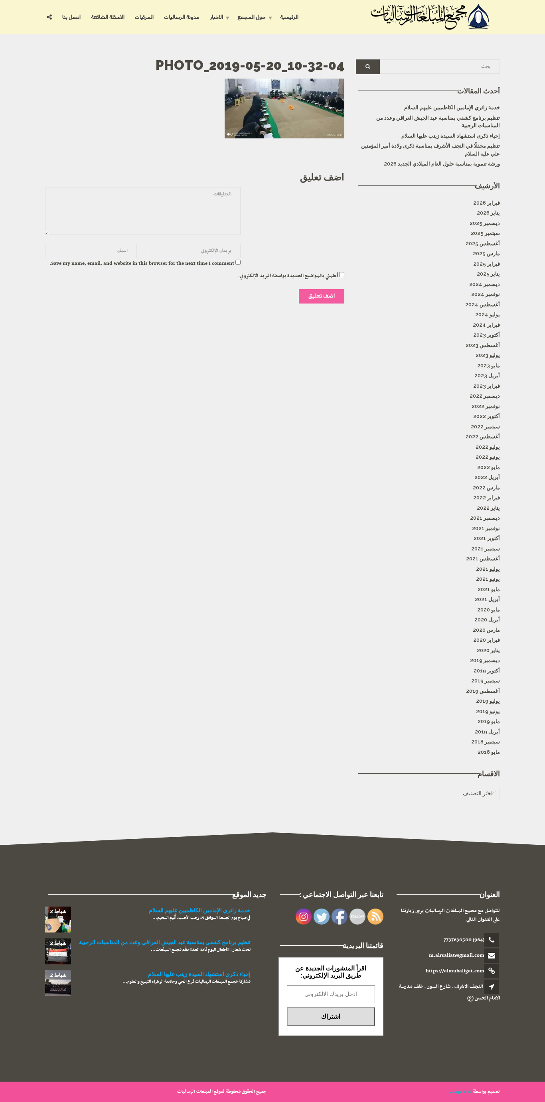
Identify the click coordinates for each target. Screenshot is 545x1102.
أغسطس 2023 (483, 345)
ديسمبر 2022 (485, 396)
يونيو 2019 (488, 711)
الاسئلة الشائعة (107, 17)
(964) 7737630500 (464, 940)
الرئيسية (289, 17)
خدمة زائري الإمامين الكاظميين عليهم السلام (452, 107)
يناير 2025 (488, 274)
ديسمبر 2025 (485, 223)
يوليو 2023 (488, 355)
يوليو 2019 (488, 701)
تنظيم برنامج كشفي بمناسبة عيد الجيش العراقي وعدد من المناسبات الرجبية (438, 122)
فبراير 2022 (486, 498)
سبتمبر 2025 (485, 233)
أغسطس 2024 (482, 305)
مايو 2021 (489, 589)
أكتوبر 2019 (487, 671)
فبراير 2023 (486, 386)
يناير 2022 (488, 508)
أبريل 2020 (487, 620)
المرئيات (144, 17)
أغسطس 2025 (483, 243)
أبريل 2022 (487, 477)
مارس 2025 (486, 253)
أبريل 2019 (487, 732)
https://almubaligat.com (455, 971)
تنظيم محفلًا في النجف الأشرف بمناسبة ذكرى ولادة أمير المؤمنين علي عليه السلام (430, 150)
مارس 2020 (486, 630)
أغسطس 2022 (483, 437)
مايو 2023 (488, 366)
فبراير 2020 (486, 640)
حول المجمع (251, 17)
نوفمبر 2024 (485, 294)
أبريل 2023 (487, 376)
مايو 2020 (488, 610)
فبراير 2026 (486, 203)
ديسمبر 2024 (484, 284)
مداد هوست (460, 1092)
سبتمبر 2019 (485, 681)
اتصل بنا (71, 17)
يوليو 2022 (488, 447)
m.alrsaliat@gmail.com (456, 955)
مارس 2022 (486, 488)
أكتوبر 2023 (486, 335)
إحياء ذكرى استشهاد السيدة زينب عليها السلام (450, 136)
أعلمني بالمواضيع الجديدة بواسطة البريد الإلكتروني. (288, 276)
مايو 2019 (489, 721)
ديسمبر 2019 (485, 660)
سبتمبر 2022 (485, 427)
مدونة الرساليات (181, 17)
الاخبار (216, 17)
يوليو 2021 (488, 569)
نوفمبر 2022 (486, 406)
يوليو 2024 (487, 314)
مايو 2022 (488, 467)
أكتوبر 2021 (487, 538)
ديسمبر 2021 (485, 518)
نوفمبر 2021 (486, 528)
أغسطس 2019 (483, 691)
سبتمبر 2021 (485, 549)
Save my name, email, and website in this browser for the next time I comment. (141, 263)
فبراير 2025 (486, 264)
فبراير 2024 (486, 325)
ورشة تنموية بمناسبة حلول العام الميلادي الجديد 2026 (442, 164)
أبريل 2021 (487, 599)
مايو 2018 (489, 752)
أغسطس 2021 (483, 559)
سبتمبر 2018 (485, 742)
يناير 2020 (488, 650)
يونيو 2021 (488, 579)
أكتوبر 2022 (486, 416)
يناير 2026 (488, 213)
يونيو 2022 (488, 457)
